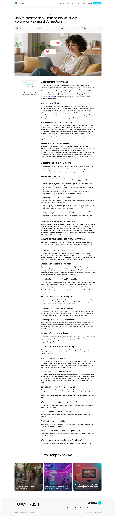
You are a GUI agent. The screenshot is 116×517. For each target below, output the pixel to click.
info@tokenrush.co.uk (90, 507)
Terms (96, 512)
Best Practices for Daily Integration (29, 92)
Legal (100, 512)
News (19, 14)
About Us (88, 512)
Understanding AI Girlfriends (27, 84)
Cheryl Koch (18, 28)
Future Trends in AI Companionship (29, 94)
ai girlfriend (49, 96)
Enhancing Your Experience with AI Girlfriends (29, 90)
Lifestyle (22, 14)
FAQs (81, 507)
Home (15, 14)
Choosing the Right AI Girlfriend (28, 86)
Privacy (92, 512)
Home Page (70, 507)
